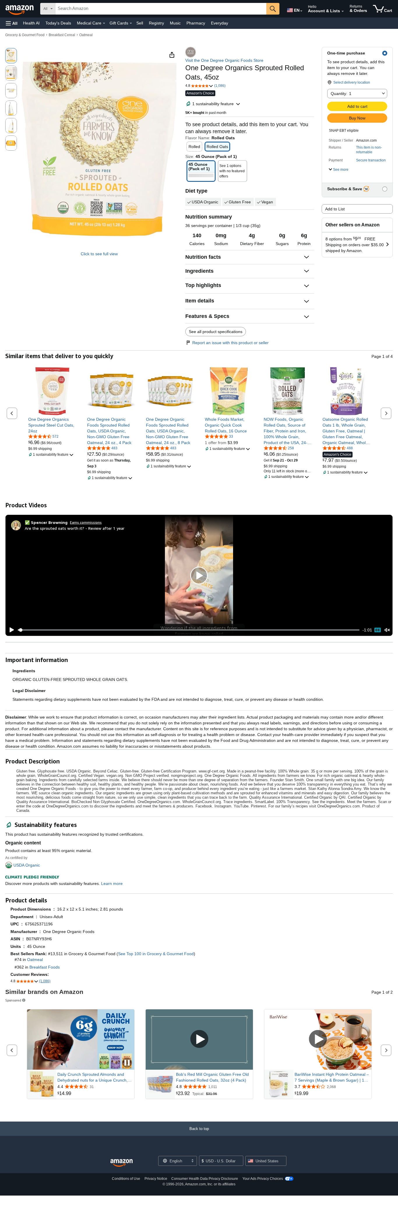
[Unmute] (387, 630)
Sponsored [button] (13, 1000)
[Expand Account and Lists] (342, 11)
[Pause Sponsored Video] (127, 1063)
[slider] (189, 630)
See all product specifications (215, 331)
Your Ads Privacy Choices (262, 1179)
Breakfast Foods (44, 967)
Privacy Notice (156, 1179)
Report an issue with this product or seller (230, 342)
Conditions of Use (126, 1179)
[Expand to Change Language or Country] (301, 11)
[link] (52, 425)
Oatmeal (86, 35)
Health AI (31, 23)
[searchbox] (160, 8)
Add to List (335, 209)
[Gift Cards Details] (131, 23)
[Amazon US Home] (121, 1163)
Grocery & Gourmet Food (25, 35)
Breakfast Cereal (62, 35)
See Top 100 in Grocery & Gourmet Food (156, 953)
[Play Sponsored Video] (199, 1039)
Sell (139, 23)
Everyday (219, 23)
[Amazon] (20, 8)
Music (175, 23)
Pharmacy (195, 23)
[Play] (10, 630)
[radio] (11, 55)
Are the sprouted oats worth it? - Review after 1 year (74, 528)
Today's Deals (58, 23)
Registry (156, 23)
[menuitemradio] (377, 630)
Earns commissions (86, 522)
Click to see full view (99, 253)
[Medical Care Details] (104, 23)
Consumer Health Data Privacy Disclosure (204, 1179)
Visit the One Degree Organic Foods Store (224, 60)
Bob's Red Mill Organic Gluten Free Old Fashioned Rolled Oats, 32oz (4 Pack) (212, 1077)
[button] (11, 23)
